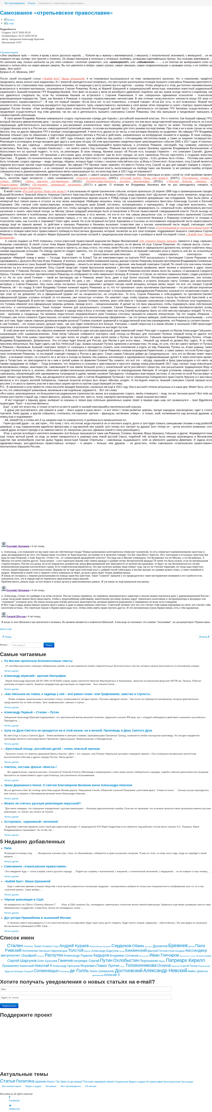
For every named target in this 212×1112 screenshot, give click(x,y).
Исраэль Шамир (203, 955)
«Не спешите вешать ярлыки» (158, 241)
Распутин (54, 955)
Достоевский (129, 970)
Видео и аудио (137, 1081)
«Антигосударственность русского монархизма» (119, 181)
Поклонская (204, 965)
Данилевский (97, 975)
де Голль (79, 970)
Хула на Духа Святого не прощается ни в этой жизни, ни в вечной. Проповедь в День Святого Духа (78, 730)
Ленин (92, 946)
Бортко (87, 950)
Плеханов (64, 971)
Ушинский (26, 965)
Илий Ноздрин (176, 950)
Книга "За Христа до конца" (65, 1081)
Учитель (28, 946)
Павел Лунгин (107, 965)
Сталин (15, 945)
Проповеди (187, 1081)
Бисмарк (18, 971)
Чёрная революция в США (24, 899)
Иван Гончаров (164, 955)
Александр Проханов (66, 966)
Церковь (41, 1081)
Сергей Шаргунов (22, 960)
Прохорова (148, 946)
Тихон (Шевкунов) (101, 971)
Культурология (171, 1081)
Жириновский (184, 956)
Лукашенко (10, 965)
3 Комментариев (9, 52)
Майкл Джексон (198, 971)
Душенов (160, 945)
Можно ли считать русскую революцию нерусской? (42, 803)
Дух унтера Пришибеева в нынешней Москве (37, 917)
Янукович (88, 965)
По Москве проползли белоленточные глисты (38, 661)
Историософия (154, 1081)
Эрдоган (8, 971)
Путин (106, 960)
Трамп (38, 946)
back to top (6, 629)
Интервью (51, 1086)
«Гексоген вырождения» (92, 178)
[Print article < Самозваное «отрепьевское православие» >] (9, 19)
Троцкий (28, 971)
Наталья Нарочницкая (53, 950)
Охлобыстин (126, 960)
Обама (138, 945)
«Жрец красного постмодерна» (49, 181)
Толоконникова (141, 965)
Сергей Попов (189, 966)
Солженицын (46, 970)
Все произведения (71, 1086)
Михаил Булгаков (103, 946)
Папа (7, 848)
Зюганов (175, 966)
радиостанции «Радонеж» (26, 188)
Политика (25, 1081)
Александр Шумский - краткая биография (35, 675)
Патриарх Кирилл (185, 959)
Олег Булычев (47, 960)
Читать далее (11, 670)
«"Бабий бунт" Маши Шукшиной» (63, 78)
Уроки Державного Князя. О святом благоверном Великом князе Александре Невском (68, 785)
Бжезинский (136, 950)
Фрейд (122, 951)
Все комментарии (11, 1086)
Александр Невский (165, 970)
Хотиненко (30, 950)
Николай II (43, 965)
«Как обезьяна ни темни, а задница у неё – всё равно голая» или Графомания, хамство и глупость (77, 694)
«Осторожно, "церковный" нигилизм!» (58, 184)
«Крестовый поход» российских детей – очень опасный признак (52, 748)
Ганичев (65, 960)
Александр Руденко (78, 955)
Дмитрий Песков (157, 951)
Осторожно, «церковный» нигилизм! (31, 821)
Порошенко (149, 960)
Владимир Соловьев (124, 955)
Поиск (49, 645)
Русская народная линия (98, 1081)
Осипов (164, 965)
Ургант (122, 966)
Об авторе (90, 1086)
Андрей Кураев (74, 945)
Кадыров (101, 955)
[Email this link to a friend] (8, 23)
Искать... (4, 644)
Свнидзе (193, 956)
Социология (121, 1081)
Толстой (75, 950)
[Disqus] (106, 493)
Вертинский (144, 956)
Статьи (7, 1080)
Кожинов (40, 956)
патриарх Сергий (86, 960)
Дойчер (191, 946)
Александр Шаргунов (105, 950)
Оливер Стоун (50, 946)
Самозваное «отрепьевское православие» (56, 12)
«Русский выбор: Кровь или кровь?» (144, 178)
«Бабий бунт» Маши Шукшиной (27, 881)
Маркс (162, 961)
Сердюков (121, 945)
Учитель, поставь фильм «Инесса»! (30, 767)
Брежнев (178, 945)
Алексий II (112, 974)
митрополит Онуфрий (18, 955)
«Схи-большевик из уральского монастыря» (183, 227)
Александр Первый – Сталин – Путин (31, 712)
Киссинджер (196, 950)
